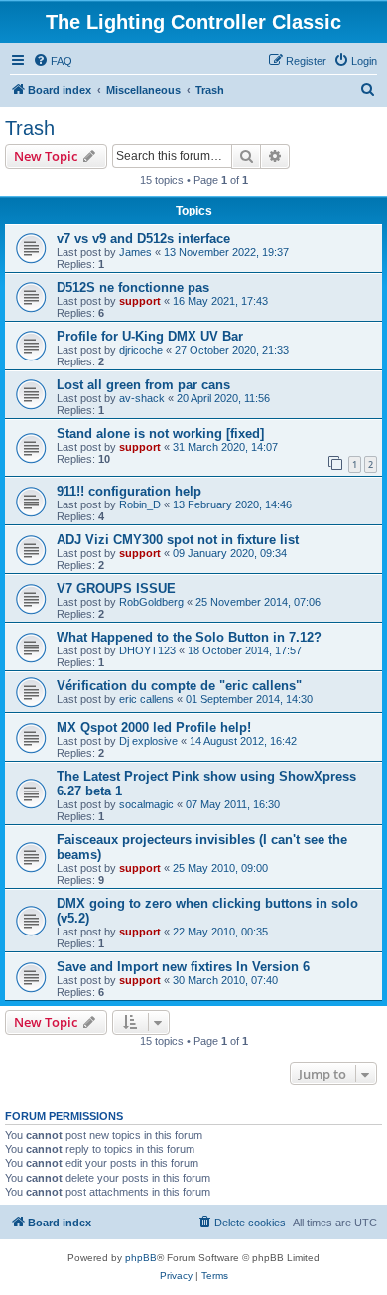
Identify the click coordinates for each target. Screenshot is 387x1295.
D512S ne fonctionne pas (133, 287)
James (135, 252)
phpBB (141, 1257)
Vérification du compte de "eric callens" (179, 685)
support (140, 301)
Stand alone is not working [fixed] (160, 433)
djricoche (141, 350)
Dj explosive (148, 741)
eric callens (146, 699)
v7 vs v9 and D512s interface (143, 238)
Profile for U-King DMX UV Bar (150, 336)
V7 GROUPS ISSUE (116, 588)
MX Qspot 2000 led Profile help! (154, 727)
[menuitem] (52, 60)
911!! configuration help (129, 491)
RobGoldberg (151, 602)
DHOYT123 (147, 650)
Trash (30, 128)
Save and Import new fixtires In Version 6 (183, 966)
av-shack (142, 398)
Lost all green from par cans (143, 384)
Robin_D (140, 504)
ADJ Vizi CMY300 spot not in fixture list (178, 539)
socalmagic (146, 804)
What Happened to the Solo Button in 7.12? (189, 637)
